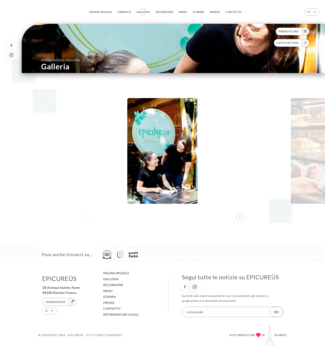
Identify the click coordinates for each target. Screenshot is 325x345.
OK (276, 312)
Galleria (143, 11)
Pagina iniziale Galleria (60, 60)
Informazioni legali (121, 314)
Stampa (198, 11)
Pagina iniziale (100, 11)
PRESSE (215, 11)
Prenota (124, 11)
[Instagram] (11, 55)
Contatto (233, 11)
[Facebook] (11, 45)
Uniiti (282, 335)
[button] (240, 217)
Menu (183, 11)
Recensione (164, 11)
